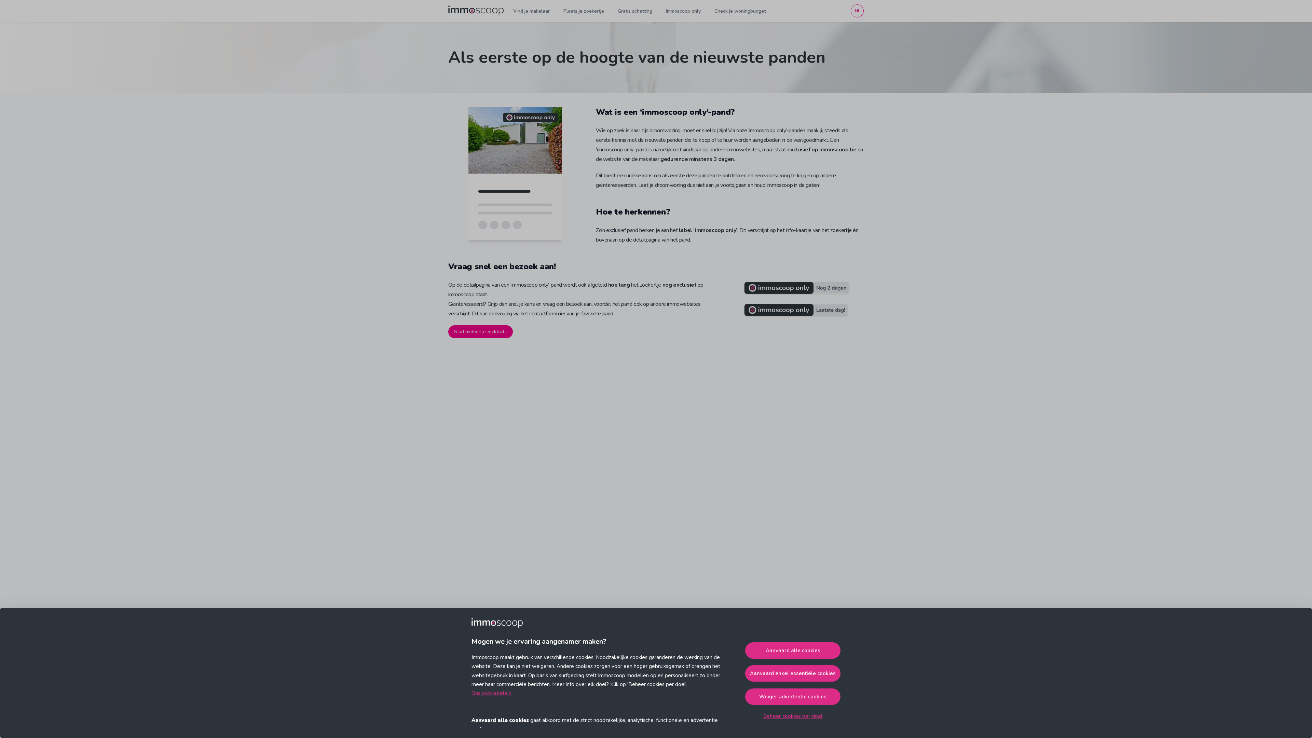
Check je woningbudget (740, 11)
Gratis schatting (635, 11)
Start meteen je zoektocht (480, 331)
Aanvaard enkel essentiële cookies (793, 673)
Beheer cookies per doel (793, 716)
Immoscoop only (683, 11)
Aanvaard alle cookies (793, 650)
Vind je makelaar (531, 11)
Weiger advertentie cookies (792, 696)
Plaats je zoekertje (583, 11)
